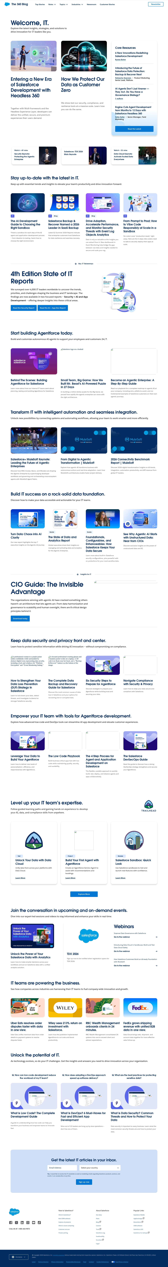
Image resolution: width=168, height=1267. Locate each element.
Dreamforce (137, 1222)
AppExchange (137, 1218)
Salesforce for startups (140, 1233)
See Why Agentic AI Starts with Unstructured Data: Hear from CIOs (140, 537)
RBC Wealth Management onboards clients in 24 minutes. (103, 1026)
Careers (98, 1226)
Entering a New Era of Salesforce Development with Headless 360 (31, 87)
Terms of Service (43, 1262)
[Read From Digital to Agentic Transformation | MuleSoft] (84, 440)
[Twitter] (17, 1224)
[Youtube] (34, 1224)
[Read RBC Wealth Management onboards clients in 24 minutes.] (103, 1007)
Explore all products (65, 1222)
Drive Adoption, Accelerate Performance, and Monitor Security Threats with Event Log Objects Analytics (102, 228)
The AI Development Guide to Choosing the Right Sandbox (25, 224)
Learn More (20, 878)
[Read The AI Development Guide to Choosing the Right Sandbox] (28, 202)
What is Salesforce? (65, 1215)
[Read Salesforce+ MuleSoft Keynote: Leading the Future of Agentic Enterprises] (34, 440)
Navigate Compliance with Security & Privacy (138, 682)
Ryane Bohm (120, 60)
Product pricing (63, 1233)
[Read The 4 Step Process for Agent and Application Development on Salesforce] (103, 740)
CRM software (137, 1226)
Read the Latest (134, 129)
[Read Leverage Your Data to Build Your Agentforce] (28, 740)
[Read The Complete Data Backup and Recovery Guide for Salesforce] (65, 665)
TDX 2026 (73, 954)
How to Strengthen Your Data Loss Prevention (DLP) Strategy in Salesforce (26, 686)
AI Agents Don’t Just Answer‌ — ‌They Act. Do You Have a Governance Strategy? (132, 92)
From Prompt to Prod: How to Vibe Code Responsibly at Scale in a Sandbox (140, 226)
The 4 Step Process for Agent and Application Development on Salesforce (101, 761)
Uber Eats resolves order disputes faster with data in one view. (27, 1026)
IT (12, 216)
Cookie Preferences (103, 1262)
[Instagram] (28, 1224)
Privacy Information (57, 1262)
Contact (91, 1262)
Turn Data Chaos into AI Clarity (26, 535)
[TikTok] (39, 1224)
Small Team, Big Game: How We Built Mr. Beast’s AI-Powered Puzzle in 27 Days (83, 383)
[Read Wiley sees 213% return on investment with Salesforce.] (65, 1007)
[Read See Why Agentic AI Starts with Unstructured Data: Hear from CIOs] (140, 518)
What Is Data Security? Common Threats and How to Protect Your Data (132, 1116)
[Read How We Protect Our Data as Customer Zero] (84, 56)
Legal (97, 1244)
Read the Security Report (23, 308)
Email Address (55, 1168)
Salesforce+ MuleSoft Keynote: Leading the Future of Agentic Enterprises (30, 463)
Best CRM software (64, 1218)
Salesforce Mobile (139, 1215)
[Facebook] (11, 1224)
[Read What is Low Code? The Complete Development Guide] (34, 1096)
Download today (20, 618)
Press (97, 1218)
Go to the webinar (122, 937)
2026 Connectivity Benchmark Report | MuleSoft (130, 461)
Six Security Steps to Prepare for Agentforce (101, 682)
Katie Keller (120, 117)
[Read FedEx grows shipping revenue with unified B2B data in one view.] (140, 1007)
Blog (97, 1222)
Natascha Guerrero (123, 78)
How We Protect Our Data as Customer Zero (82, 84)
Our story (99, 1215)
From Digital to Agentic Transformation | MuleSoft (77, 461)
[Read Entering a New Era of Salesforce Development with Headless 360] (34, 56)
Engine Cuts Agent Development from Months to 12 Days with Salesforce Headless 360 (133, 110)
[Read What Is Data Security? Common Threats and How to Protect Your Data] (134, 1096)
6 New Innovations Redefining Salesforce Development (131, 54)
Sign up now (84, 1182)
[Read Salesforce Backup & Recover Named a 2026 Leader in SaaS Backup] (65, 202)
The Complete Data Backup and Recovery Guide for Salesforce (62, 684)
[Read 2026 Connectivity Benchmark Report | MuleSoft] (134, 440)
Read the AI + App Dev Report (53, 308)
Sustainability (100, 1236)
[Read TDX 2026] (88, 936)
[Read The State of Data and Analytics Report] (65, 518)
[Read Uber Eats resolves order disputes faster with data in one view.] (28, 1007)
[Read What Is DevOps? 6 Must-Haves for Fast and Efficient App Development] (84, 1096)
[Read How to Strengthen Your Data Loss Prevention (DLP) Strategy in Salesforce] (28, 665)
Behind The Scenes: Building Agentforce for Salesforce (29, 381)
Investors (99, 1240)
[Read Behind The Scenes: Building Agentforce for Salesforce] (34, 361)
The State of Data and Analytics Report (62, 538)
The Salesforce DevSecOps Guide (135, 757)
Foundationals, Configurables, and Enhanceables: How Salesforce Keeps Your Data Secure (100, 544)
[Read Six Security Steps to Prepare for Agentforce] (103, 665)
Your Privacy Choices (121, 1262)
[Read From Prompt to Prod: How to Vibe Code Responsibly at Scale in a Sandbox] (140, 202)
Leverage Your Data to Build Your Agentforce (25, 757)
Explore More (84, 894)
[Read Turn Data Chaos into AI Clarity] (28, 518)
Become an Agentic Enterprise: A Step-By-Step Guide (132, 381)
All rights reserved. (59, 1255)
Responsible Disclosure (73, 1262)
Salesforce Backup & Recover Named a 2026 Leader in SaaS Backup (63, 224)
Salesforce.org (100, 1233)
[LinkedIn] (22, 1224)
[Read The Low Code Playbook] (65, 740)
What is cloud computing (66, 1226)
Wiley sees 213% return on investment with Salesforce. (65, 1026)
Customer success (64, 1229)
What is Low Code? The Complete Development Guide (33, 1114)
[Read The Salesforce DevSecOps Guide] (140, 740)
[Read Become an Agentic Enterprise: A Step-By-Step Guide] (134, 361)
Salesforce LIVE (138, 1229)
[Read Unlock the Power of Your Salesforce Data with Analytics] (32, 936)
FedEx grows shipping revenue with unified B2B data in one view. (139, 1026)
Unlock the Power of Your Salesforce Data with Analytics (30, 955)
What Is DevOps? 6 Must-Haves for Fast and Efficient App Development (83, 1116)
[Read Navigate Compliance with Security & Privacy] (140, 665)
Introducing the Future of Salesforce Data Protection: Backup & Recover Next (130, 71)
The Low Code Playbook (64, 756)
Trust (97, 1229)
